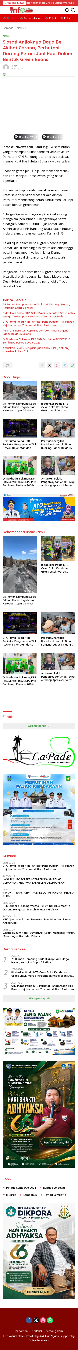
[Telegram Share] (65, 365)
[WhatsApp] (50, 1320)
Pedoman (22, 1331)
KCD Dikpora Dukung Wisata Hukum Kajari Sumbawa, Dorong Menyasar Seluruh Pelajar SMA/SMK (37, 907)
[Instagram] (43, 1320)
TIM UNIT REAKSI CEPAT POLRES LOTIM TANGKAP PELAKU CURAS (38, 894)
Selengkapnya (37, 726)
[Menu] (5, 10)
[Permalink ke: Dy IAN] (6, 67)
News (6, 36)
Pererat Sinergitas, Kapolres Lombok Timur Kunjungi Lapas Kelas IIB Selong (36, 332)
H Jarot (11, 1195)
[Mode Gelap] (67, 10)
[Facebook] (29, 1320)
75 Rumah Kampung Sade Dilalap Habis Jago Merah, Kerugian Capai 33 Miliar (36, 306)
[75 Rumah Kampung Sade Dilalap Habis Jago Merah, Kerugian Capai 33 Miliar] (20, 390)
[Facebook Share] (42, 365)
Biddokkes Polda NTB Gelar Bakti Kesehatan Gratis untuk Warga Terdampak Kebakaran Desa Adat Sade (39, 314)
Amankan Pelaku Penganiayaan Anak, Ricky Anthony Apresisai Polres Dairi (36, 349)
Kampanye (30, 1195)
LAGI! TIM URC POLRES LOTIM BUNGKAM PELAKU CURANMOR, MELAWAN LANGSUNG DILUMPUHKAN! (34, 881)
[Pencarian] (73, 10)
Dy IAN (14, 66)
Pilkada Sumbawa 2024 (21, 1187)
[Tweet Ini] (49, 365)
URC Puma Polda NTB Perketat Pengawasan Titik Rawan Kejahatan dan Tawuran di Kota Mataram (38, 323)
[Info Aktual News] (21, 10)
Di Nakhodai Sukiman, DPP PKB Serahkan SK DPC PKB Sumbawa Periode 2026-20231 (36, 341)
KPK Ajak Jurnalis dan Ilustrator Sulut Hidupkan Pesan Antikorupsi (37, 921)
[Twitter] (36, 1320)
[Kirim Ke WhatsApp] (72, 365)
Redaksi (37, 1331)
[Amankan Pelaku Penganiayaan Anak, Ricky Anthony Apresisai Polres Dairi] (58, 465)
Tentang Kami (54, 1331)
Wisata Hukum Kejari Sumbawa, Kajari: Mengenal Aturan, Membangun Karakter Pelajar (39, 934)
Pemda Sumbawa (55, 1195)
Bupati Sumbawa (54, 1187)
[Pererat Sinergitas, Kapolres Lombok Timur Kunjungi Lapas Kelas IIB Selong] (58, 428)
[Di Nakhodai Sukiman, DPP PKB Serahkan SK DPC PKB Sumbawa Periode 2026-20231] (20, 465)
